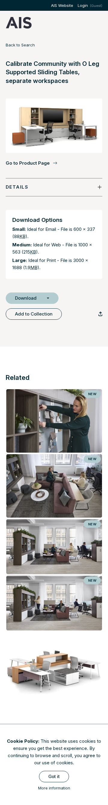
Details (17, 187)
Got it (54, 776)
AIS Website (62, 5)
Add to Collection (33, 314)
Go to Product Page (28, 163)
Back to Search (20, 45)
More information (54, 788)
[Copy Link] (100, 314)
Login (83, 5)
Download (26, 298)
